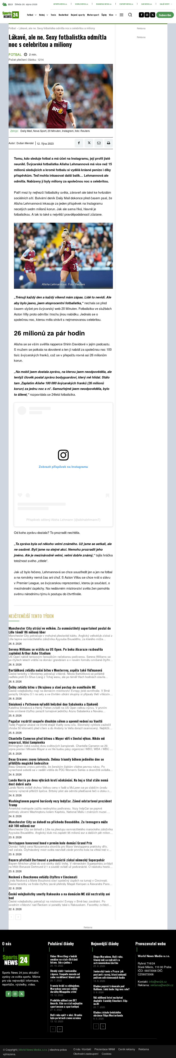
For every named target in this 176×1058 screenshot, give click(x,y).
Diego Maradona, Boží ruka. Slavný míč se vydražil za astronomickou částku (108, 960)
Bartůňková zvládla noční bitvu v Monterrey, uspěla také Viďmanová (55, 670)
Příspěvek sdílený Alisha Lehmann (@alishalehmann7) (63, 519)
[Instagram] (147, 14)
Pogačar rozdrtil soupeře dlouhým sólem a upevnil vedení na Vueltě (55, 721)
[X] (152, 14)
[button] (130, 14)
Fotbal (12, 28)
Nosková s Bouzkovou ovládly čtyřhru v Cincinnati (43, 876)
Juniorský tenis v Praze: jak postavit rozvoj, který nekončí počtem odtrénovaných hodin (109, 974)
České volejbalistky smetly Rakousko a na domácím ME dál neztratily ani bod (59, 895)
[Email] (98, 143)
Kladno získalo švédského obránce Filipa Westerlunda (108, 1013)
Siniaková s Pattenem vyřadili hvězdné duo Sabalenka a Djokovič (53, 704)
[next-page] (18, 917)
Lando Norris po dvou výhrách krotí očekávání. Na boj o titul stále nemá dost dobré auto (58, 782)
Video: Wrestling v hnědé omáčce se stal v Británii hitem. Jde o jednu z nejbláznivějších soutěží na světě (64, 962)
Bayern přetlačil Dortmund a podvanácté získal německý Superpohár (57, 859)
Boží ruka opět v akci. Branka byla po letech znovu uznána (66, 1016)
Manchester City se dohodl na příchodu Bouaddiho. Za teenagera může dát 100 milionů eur (58, 823)
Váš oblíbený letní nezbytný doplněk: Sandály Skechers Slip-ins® (110, 1000)
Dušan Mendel (25, 143)
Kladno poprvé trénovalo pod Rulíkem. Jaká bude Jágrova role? (111, 987)
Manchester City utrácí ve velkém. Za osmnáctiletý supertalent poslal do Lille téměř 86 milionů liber (60, 630)
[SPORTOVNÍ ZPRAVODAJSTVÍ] (8, 15)
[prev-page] (11, 917)
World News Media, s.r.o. (33, 1049)
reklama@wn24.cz (161, 985)
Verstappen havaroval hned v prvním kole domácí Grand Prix (50, 842)
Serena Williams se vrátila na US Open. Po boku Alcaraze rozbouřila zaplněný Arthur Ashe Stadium (56, 651)
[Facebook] (141, 14)
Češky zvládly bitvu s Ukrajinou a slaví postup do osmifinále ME (52, 687)
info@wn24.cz (158, 981)
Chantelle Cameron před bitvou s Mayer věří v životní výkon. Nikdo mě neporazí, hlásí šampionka (57, 740)
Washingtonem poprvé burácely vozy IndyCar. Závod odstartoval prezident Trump (60, 803)
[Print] (108, 143)
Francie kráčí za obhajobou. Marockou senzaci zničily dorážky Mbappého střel (65, 989)
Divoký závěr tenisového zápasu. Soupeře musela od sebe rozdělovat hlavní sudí (65, 974)
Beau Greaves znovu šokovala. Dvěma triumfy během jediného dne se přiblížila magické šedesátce (56, 761)
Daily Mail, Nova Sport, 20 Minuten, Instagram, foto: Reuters (55, 131)
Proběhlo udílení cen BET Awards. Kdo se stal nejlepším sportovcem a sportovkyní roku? (66, 1004)
